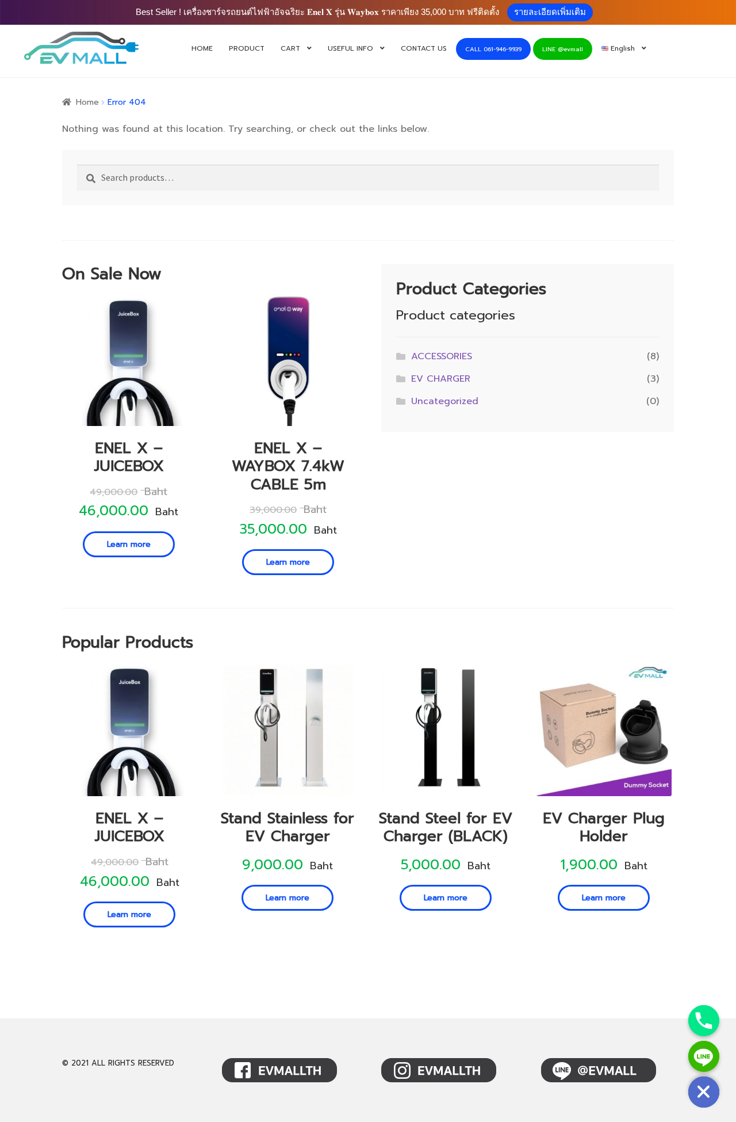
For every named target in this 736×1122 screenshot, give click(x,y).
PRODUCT (246, 48)
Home (87, 102)
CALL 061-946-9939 (493, 49)
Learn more (129, 544)
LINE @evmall (562, 49)
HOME (202, 48)
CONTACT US (424, 48)
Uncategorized (444, 401)
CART (290, 48)
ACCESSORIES (441, 356)
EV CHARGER (440, 379)
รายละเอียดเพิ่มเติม (550, 12)
